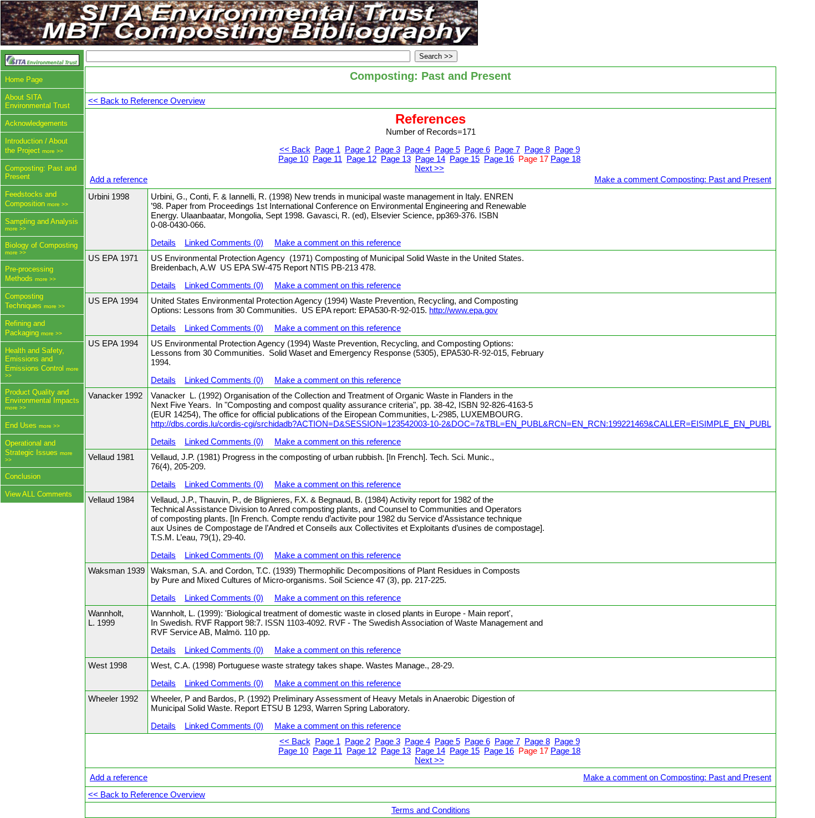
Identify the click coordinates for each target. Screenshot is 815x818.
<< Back (294, 149)
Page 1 (327, 149)
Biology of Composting (41, 245)
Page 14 (430, 158)
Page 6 (477, 149)
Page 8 (537, 149)
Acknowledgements (36, 123)
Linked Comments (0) (224, 242)
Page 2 (357, 149)
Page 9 (567, 149)
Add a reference (118, 179)
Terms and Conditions (430, 810)
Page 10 (293, 158)
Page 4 (417, 149)
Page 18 (565, 158)
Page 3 (387, 149)
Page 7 (507, 149)
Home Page (24, 79)
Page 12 (361, 158)
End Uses (21, 425)
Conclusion (22, 476)
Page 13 (396, 158)
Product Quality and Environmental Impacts (42, 396)
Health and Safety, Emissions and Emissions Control (34, 359)
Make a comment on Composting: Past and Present (677, 777)
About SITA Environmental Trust (37, 101)
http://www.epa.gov (463, 310)
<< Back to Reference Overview (146, 100)
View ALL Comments (38, 494)
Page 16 (499, 158)
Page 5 (447, 149)
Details (163, 242)
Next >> (429, 168)
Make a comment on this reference (337, 242)
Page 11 (327, 158)
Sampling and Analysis (41, 221)
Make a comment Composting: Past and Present (682, 179)
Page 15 (465, 158)
